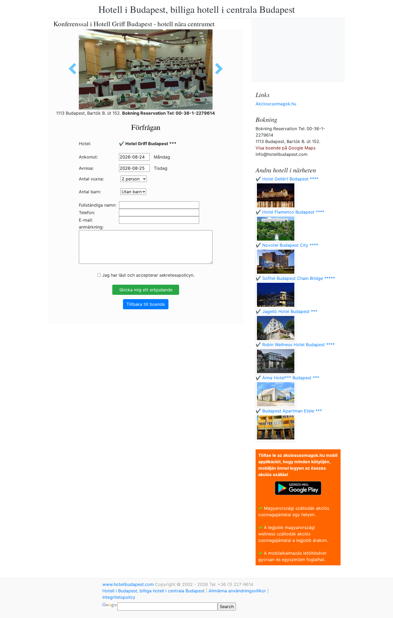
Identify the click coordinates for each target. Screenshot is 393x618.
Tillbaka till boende (145, 304)
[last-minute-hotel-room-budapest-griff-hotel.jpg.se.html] (217, 68)
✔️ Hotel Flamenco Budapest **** (290, 212)
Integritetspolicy (118, 597)
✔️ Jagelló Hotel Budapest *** (286, 311)
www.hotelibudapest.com (128, 584)
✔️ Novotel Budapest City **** (287, 245)
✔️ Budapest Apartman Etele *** (289, 411)
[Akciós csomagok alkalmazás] (298, 487)
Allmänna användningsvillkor (237, 590)
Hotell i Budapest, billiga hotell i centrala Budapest (196, 9)
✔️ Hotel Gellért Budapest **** (287, 178)
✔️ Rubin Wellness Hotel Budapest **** (295, 344)
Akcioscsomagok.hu (276, 103)
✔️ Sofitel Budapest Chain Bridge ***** (295, 278)
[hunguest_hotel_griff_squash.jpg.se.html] (74, 68)
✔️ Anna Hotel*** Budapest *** (287, 377)
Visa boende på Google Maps (285, 147)
